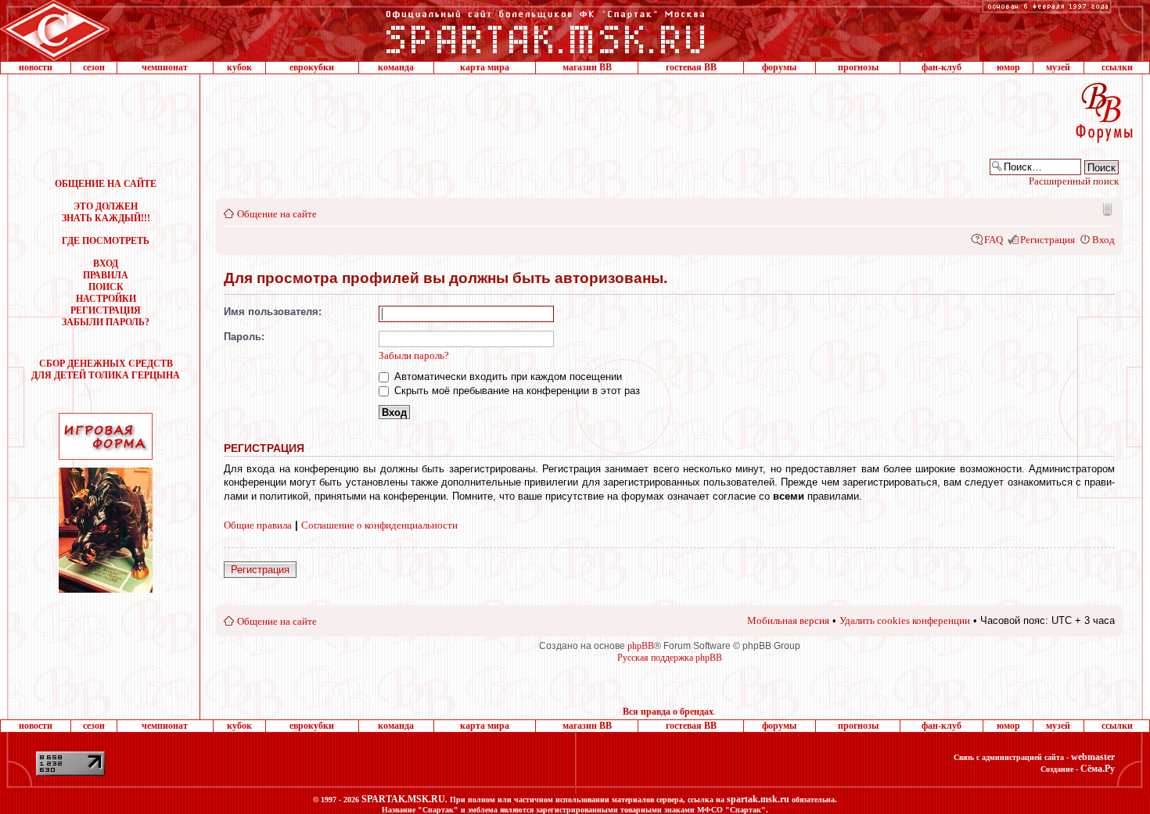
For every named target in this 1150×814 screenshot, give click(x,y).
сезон (94, 67)
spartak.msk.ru (758, 799)
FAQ (993, 240)
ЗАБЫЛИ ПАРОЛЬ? (105, 322)
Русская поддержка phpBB (669, 657)
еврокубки (311, 67)
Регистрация (1047, 240)
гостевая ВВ (691, 67)
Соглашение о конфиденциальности (379, 525)
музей (1058, 67)
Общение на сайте (277, 214)
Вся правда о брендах (668, 711)
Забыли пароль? (414, 355)
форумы (779, 67)
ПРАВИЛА (105, 275)
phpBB (640, 645)
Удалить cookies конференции (904, 620)
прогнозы (858, 67)
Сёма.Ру (1097, 768)
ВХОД (105, 263)
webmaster (1093, 756)
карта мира (484, 67)
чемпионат (165, 67)
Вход (1103, 240)
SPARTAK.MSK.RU (403, 799)
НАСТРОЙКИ (106, 298)
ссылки (1117, 67)
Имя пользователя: (273, 311)
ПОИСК (106, 286)
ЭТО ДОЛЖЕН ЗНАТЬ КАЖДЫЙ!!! (106, 212)
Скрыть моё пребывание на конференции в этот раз (515, 390)
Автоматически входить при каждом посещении (506, 376)
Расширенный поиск (1074, 181)
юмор (1008, 67)
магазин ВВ (587, 67)
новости (35, 67)
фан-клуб (941, 67)
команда (396, 67)
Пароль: (244, 336)
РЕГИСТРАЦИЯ (105, 310)
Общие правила (258, 525)
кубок (239, 67)
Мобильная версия (1106, 209)
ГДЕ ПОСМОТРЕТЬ (105, 240)
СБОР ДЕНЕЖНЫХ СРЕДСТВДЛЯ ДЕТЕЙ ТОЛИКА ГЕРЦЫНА (105, 369)
